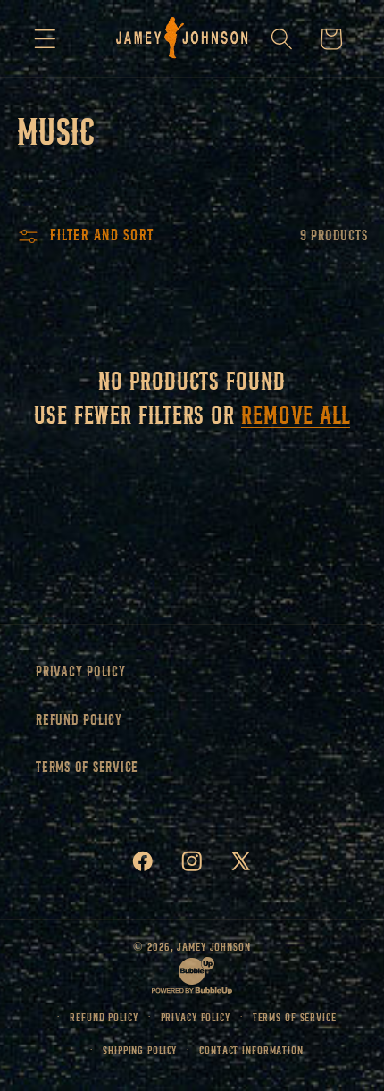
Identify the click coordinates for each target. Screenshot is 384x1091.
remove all (295, 414)
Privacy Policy (81, 671)
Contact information (251, 1050)
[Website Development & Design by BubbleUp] (192, 991)
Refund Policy (79, 719)
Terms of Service (87, 767)
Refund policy (104, 1017)
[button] (45, 38)
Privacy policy (195, 1017)
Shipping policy (140, 1050)
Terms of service (295, 1017)
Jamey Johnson (213, 946)
